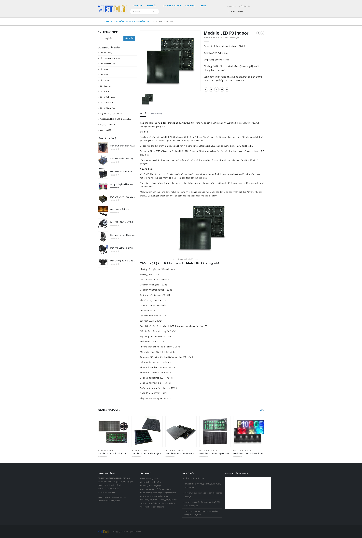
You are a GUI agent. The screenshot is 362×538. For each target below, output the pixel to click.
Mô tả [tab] (143, 113)
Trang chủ (137, 6)
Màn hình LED (105, 130)
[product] (103, 147)
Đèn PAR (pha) (106, 52)
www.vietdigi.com (112, 501)
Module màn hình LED (106, 451)
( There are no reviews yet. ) (228, 37)
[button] (261, 409)
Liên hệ (203, 6)
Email (227, 89)
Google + (221, 89)
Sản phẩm (151, 6)
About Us (232, 6)
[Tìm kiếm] (154, 11)
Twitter (211, 89)
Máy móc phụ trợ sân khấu (111, 113)
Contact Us (245, 6)
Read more (123, 421)
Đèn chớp (104, 74)
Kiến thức (190, 6)
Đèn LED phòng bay (108, 97)
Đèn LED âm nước (107, 108)
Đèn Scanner (105, 86)
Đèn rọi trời (104, 91)
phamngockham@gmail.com (114, 497)
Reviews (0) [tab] (156, 113)
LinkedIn (216, 89)
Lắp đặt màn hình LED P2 (195, 478)
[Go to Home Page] (99, 21)
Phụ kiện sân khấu (107, 124)
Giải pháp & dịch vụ (172, 6)
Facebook (206, 89)
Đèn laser (104, 69)
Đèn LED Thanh (106, 102)
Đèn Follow (104, 80)
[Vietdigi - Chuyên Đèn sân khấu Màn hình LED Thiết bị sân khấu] (113, 9)
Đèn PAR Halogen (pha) (109, 58)
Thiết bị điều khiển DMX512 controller (115, 119)
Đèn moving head (107, 63)
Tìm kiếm (129, 38)
